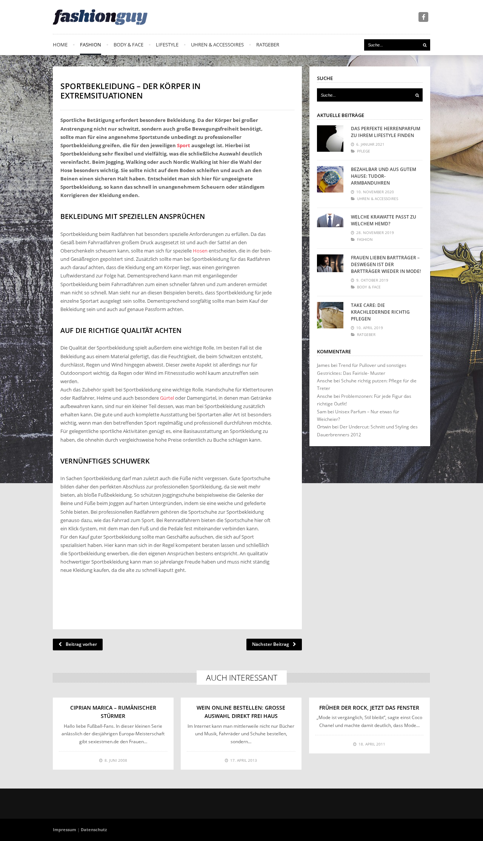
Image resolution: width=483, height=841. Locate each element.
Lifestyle (167, 44)
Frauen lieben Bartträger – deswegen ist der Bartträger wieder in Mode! (386, 264)
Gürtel (167, 397)
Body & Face (128, 44)
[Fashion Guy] (100, 17)
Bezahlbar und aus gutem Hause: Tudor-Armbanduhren (383, 176)
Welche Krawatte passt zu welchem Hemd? (383, 220)
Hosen (200, 250)
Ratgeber (267, 44)
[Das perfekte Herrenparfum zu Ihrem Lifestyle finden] (330, 138)
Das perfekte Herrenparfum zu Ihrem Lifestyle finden (385, 132)
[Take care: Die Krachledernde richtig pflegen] (330, 315)
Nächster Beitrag (270, 644)
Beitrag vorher (81, 644)
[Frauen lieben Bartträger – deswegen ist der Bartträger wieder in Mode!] (330, 267)
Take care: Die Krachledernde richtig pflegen (380, 312)
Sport (183, 145)
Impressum (64, 829)
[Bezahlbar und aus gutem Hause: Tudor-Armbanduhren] (330, 179)
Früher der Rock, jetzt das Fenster (369, 707)
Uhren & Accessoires (217, 44)
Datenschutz (94, 829)
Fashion (90, 44)
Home (60, 44)
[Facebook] (423, 17)
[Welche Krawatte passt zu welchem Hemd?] (330, 227)
